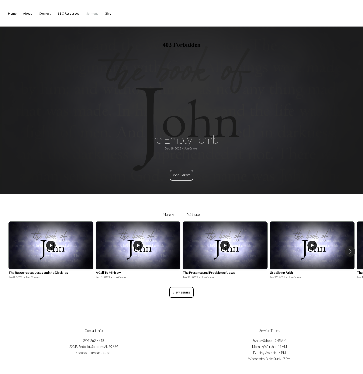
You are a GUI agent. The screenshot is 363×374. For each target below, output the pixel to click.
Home (12, 13)
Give (108, 13)
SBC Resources (69, 13)
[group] (51, 251)
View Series (181, 292)
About (28, 13)
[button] (350, 251)
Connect (45, 13)
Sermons (92, 13)
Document (181, 175)
